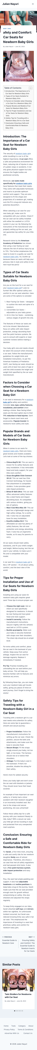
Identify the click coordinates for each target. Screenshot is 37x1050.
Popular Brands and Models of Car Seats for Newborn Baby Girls (18, 107)
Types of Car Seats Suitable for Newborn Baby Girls (17, 97)
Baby (5, 28)
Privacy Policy (9, 1030)
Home (6, 1026)
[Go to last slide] (5, 989)
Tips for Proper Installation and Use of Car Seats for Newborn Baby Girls (18, 113)
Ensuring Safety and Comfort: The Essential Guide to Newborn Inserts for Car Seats (27, 944)
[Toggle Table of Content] (29, 88)
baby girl (6, 402)
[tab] (14, 1010)
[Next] (31, 989)
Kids (9, 28)
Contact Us (27, 1033)
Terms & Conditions (25, 1030)
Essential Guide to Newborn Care (9, 940)
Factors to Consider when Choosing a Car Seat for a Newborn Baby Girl (19, 102)
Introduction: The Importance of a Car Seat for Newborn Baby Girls (18, 92)
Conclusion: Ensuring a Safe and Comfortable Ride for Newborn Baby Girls (17, 125)
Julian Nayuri (9, 46)
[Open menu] (33, 3)
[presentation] (18, 979)
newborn (29, 400)
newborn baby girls (24, 183)
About (30, 1026)
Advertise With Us (12, 1033)
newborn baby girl (22, 154)
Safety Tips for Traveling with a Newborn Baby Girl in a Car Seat (17, 119)
